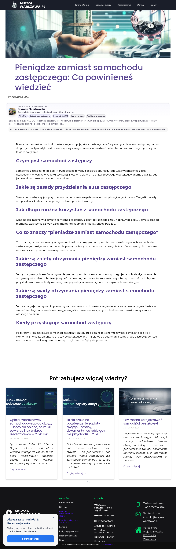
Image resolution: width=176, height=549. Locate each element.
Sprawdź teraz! (30, 538)
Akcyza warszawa (108, 544)
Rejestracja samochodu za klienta (66, 513)
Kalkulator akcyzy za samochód (69, 521)
